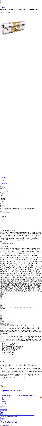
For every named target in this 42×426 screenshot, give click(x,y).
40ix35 (1, 267)
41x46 (21, 269)
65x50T (14, 285)
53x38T (18, 279)
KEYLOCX (23, 235)
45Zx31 (27, 273)
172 (2, 254)
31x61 (1, 258)
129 (10, 253)
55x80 (10, 280)
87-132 (34, 251)
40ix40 (3, 267)
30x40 (23, 256)
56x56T (4, 281)
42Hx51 (12, 270)
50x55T (27, 276)
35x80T (29, 263)
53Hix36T (2, 279)
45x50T (35, 272)
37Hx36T (1, 265)
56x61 (6, 281)
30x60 (37, 256)
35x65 (15, 263)
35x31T (21, 262)
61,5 (8, 250)
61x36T (21, 283)
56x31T (23, 280)
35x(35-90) (13, 262)
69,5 (41, 250)
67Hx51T (4, 286)
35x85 (32, 263)
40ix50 (16, 267)
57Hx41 (35, 281)
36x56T (1, 264)
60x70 (34, 282)
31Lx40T (7, 257)
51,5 (34, 249)
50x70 (38, 276)
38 (11, 249)
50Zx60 (21, 277)
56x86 (18, 281)
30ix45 (3, 256)
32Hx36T (25, 259)
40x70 (20, 268)
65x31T (1, 285)
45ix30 (39, 271)
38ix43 (3, 266)
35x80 (27, 263)
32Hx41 (28, 259)
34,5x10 (36, 261)
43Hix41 (38, 270)
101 (30, 252)
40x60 (8, 268)
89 (37, 251)
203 (12, 254)
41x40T (14, 269)
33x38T (39, 260)
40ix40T (8, 267)
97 (21, 252)
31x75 (27, 258)
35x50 (37, 262)
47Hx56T (38, 274)
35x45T (35, 262)
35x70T (22, 263)
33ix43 (3, 260)
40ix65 (31, 267)
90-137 (2, 252)
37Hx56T (24, 265)
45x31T (20, 272)
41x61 (40, 269)
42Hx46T (9, 270)
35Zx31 (39, 263)
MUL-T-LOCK (2, 230)
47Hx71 (9, 275)
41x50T (26, 269)
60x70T (37, 282)
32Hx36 (22, 259)
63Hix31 (10, 284)
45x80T (22, 273)
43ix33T (18, 271)
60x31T (10, 282)
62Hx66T (8, 284)
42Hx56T (21, 270)
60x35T (12, 282)
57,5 (3, 250)
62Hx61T (2, 284)
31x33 (27, 257)
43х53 (37, 271)
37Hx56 (21, 265)
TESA (12, 230)
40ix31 (35, 266)
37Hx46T (12, 265)
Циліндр (8, 229)
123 (0, 253)
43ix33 (15, 271)
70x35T (26, 286)
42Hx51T (15, 270)
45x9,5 (24, 273)
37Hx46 (9, 265)
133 (17, 253)
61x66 (38, 283)
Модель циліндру (2, 244)
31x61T (3, 258)
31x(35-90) (15, 257)
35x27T (18, 262)
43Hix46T (4, 271)
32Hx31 (17, 259)
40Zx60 (39, 268)
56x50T (38, 280)
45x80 (19, 273)
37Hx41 (4, 265)
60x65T (32, 282)
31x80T (36, 258)
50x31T (9, 276)
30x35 (18, 256)
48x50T (37, 275)
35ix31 (41, 261)
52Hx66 (34, 278)
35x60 (10, 263)
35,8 (9, 249)
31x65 (8, 258)
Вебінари (3, 7)
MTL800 (6, 235)
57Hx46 (41, 281)
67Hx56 (7, 286)
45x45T (30, 272)
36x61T (6, 264)
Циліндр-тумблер (11, 229)
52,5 (36, 249)
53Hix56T (11, 279)
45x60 (1, 273)
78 (2, 251)
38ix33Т (1, 266)
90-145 (4, 252)
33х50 (24, 261)
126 (5, 253)
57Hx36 (30, 281)
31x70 (18, 258)
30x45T (30, 256)
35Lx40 (7, 262)
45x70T (15, 273)
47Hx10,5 (1, 274)
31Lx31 (1, 257)
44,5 (24, 249)
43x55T (27, 271)
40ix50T (18, 267)
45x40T (25, 272)
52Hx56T (26, 278)
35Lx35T (5, 262)
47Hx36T (16, 274)
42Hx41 (1, 270)
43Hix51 (7, 271)
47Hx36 (13, 274)
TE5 (30, 235)
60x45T (17, 282)
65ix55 (26, 284)
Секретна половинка (3, 229)
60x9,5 (8, 283)
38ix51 (8, 266)
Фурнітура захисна (4, 216)
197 (10, 254)
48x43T (32, 275)
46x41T (40, 273)
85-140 (27, 251)
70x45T (31, 286)
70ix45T (18, 286)
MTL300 (20, 235)
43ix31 (13, 271)
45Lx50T (10, 272)
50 (32, 249)
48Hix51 (26, 275)
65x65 (21, 285)
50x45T (17, 276)
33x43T (5, 261)
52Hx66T (37, 278)
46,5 (27, 249)
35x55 (3, 263)
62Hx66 (5, 284)
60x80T (6, 283)
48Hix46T (24, 275)
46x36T (37, 273)
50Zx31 (15, 277)
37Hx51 (15, 265)
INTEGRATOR (33, 235)
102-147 (37, 252)
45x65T (10, 273)
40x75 (25, 268)
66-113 (28, 250)
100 (25, 252)
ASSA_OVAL (1, 241)
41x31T (9, 269)
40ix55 (21, 267)
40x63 (13, 268)
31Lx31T (4, 257)
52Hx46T (15, 278)
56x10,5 (20, 280)
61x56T (31, 283)
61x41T (23, 283)
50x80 (8, 277)
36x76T (18, 264)
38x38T (18, 266)
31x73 (25, 258)
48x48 (34, 275)
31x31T (25, 257)
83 (22, 251)
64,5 (23, 250)
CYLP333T (1, 246)
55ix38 (26, 279)
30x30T (16, 256)
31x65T (10, 258)
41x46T (23, 269)
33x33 (29, 260)
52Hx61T (32, 278)
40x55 (3, 268)
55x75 (5, 280)
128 (9, 253)
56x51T (41, 280)
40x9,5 (32, 268)
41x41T (19, 269)
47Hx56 (35, 274)
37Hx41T (7, 265)
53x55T (21, 279)
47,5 (29, 249)
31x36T (37, 257)
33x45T (8, 261)
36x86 (22, 264)
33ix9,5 (16, 260)
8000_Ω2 (18, 235)
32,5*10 (8, 259)
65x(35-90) (36, 284)
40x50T (1, 268)
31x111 (20, 257)
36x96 (25, 264)
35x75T (25, 263)
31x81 (39, 258)
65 (25, 250)
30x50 (32, 256)
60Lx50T (4, 282)
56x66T (14, 281)
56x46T (36, 280)
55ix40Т (29, 279)
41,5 (20, 249)
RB (5, 230)
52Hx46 (12, 278)
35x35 (23, 262)
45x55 (37, 272)
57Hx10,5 (21, 281)
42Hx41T (4, 270)
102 (34, 252)
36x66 (8, 264)
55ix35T (24, 279)
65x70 (26, 285)
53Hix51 (8, 279)
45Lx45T (7, 272)
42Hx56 (18, 270)
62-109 (14, 250)
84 (23, 251)
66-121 (31, 250)
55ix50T (39, 279)
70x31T (24, 286)
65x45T (11, 285)
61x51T (28, 283)
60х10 (13, 283)
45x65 (8, 273)
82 (16, 251)
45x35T (23, 272)
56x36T (25, 280)
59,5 (5, 250)
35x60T (12, 263)
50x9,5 (13, 277)
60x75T (1, 283)
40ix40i (6, 267)
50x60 (29, 276)
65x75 (31, 285)
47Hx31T (10, 274)
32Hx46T (36, 259)
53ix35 (14, 279)
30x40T (25, 256)
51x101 (26, 277)
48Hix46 (21, 275)
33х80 (31, 261)
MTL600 (9, 235)
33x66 (12, 261)
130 (12, 253)
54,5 (39, 249)
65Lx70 (31, 284)
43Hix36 (32, 270)
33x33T (31, 260)
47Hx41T (21, 274)
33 (6, 249)
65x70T (28, 285)
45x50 (32, 272)
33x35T (34, 260)
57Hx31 (24, 281)
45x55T (40, 272)
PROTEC (39, 235)
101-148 (32, 252)
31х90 (5, 259)
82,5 (20, 251)
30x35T (21, 256)
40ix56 (26, 267)
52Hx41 (7, 278)
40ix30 (33, 266)
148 (29, 253)
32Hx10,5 (14, 259)
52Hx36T (4, 278)
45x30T (18, 272)
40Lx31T (34, 267)
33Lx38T (24, 260)
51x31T (28, 277)
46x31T (35, 273)
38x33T (13, 266)
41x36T (11, 269)
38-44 (13, 249)
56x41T (31, 280)
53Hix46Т (5, 279)
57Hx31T (27, 281)
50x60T (31, 276)
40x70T (22, 268)
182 (5, 254)
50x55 (24, 276)
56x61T (9, 281)
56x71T (16, 281)
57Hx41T (38, 281)
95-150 (18, 252)
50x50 (19, 276)
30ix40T (1, 256)
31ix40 (40, 256)
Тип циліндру (1, 236)
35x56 (8, 263)
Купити (9, 191)
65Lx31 (28, 284)
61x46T (26, 283)
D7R (26, 235)
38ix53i (11, 266)
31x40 (39, 257)
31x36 (34, 257)
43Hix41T (1, 271)
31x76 (32, 258)
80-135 (9, 251)
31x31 (23, 257)
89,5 (39, 251)
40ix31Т (38, 266)
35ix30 (38, 261)
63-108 (20, 250)
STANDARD (10, 246)
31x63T (6, 258)
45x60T (3, 273)
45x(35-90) (12, 272)
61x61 (33, 283)
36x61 (3, 264)
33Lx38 (21, 260)
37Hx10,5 (30, 264)
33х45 (22, 261)
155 (34, 253)
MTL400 (11, 235)
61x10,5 (15, 283)
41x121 (6, 269)
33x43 (3, 261)
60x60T (27, 282)
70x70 (3, 287)
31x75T (29, 258)
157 (36, 253)
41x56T (36, 269)
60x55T (23, 282)
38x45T (21, 266)
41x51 (28, 269)
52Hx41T (9, 278)
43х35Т (32, 271)
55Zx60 (18, 280)
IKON (15, 230)
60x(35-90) (7, 282)
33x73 (15, 261)
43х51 (35, 271)
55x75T (8, 280)
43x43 (25, 271)
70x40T (29, 286)
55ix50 (36, 279)
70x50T (34, 286)
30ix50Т (9, 256)
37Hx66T (32, 265)
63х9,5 (18, 284)
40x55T (6, 268)
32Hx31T (20, 259)
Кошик (1, 0)
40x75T (27, 268)
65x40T (6, 285)
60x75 (39, 282)
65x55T (16, 285)
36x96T (27, 264)
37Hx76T (35, 265)
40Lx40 (39, 267)
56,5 (1, 250)
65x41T (9, 285)
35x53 (1, 263)
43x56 (30, 271)
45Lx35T (1, 272)
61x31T (18, 283)
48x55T (39, 275)
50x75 (3, 277)
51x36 (30, 277)
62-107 (12, 250)
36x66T (10, 264)
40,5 (18, 249)
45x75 (17, 273)
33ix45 (8, 260)
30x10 (11, 256)
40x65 (15, 268)
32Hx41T (31, 259)
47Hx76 (12, 275)
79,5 (5, 251)
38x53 (23, 266)
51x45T (38, 277)
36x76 (15, 264)
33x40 (1, 261)
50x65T (36, 276)
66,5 (33, 250)
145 (26, 253)
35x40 (28, 262)
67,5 (36, 250)
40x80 (29, 268)
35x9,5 (34, 263)
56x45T (33, 280)
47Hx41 (18, 274)
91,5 (7, 252)
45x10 (15, 272)
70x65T (1, 287)
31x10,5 (18, 257)
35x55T (5, 263)
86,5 (30, 251)
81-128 (13, 251)
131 (14, 253)
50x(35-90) (4, 276)
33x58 (10, 261)
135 (19, 253)
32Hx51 (39, 259)
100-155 (28, 252)
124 (2, 253)
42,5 (22, 249)
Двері (2, 220)
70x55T (36, 286)
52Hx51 (18, 278)
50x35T (12, 276)
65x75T (33, 285)
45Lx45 (4, 272)
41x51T (31, 269)
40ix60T (28, 267)
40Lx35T (37, 267)
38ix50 (6, 266)
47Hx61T (1, 275)
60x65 (30, 282)
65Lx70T (34, 284)
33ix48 (11, 260)
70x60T (39, 286)
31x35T (32, 257)
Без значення (2, 235)
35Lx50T (10, 262)
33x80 (17, 261)
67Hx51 (1, 286)
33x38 (36, 260)
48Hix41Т (18, 275)
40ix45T (13, 267)
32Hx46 (34, 259)
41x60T (38, 269)
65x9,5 (40, 285)
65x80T (38, 285)
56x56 (1, 281)
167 (0, 254)
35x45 (32, 262)
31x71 (22, 258)
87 (32, 251)
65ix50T (23, 284)
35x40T (30, 262)
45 (25, 249)
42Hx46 (7, 270)
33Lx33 (19, 260)
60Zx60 (11, 283)
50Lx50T (1, 276)
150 (31, 253)
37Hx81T (38, 265)
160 (38, 253)
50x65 (34, 276)
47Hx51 (30, 274)
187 (7, 254)
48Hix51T (29, 275)
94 (14, 252)
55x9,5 (15, 280)
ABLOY (8, 230)
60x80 (3, 283)
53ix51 (16, 279)
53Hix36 (40, 278)
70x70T (6, 287)
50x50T (22, 276)
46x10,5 (30, 273)
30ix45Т (6, 256)
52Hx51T (21, 278)
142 (22, 253)
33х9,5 (33, 261)
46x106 (32, 273)
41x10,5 (4, 269)
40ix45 (11, 267)
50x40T (14, 276)
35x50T (40, 262)
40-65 (16, 249)
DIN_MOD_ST (6, 241)
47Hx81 (15, 275)
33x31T (27, 260)
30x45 (28, 256)
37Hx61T (27, 265)
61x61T (36, 283)
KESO (10, 230)
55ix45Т (34, 279)
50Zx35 (18, 277)
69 (39, 250)
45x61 (5, 273)
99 (24, 252)
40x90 (34, 268)
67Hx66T (12, 286)
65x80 (35, 285)
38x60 (25, 266)
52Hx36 (1, 278)
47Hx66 (4, 275)
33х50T (26, 261)
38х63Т (28, 266)
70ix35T (15, 286)
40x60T (10, 268)
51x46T (41, 277)
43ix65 (20, 271)
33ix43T (6, 260)
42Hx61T (26, 270)
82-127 (18, 251)
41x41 (16, 269)
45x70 (12, 273)
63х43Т (16, 284)
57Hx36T (32, 281)
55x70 (1, 280)
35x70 (19, 263)
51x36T (33, 277)
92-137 (11, 252)
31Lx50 (9, 257)
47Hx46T (27, 274)
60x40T (15, 282)
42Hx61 (23, 270)
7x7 (36, 235)
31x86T (1, 259)
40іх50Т (1, 269)
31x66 (13, 258)
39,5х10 (30, 266)
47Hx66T (7, 275)
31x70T (20, 258)
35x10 (16, 262)
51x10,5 (23, 277)
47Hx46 (24, 274)
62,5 (16, 250)
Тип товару (1, 228)
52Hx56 (23, 278)
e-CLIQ (28, 235)
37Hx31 (33, 264)
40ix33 (40, 266)
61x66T (40, 283)
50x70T (1, 277)
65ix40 (20, 284)
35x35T (25, 262)
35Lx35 (2, 262)
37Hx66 (29, 265)
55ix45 (31, 279)
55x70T (3, 280)
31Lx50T (12, 257)
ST (7, 246)
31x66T (15, 258)
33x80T (19, 261)
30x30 (13, 256)
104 (40, 252)
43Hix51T (10, 271)
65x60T (19, 285)
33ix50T (14, 260)
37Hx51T (18, 265)
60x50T (20, 282)
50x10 (7, 276)
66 (26, 250)
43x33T (23, 271)
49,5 (31, 249)
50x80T (10, 277)
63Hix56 (13, 284)
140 (21, 253)
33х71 (29, 261)
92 (9, 252)
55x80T (13, 280)
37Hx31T (36, 264)
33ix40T (1, 260)
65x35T (3, 285)
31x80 (34, 258)
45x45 (28, 272)
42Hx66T (29, 270)
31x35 (30, 257)
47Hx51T (32, 274)
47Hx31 (7, 274)
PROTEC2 (14, 235)
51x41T (36, 277)
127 (7, 253)
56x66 (11, 281)
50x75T (6, 277)
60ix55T (1, 282)
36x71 (13, 264)
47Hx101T (4, 274)
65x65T (24, 285)
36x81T (20, 264)
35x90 (36, 263)
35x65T (17, 263)
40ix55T (23, 267)
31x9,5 (3, 259)
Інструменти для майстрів (4, 219)
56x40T (28, 280)
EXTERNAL (5, 246)
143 (24, 253)
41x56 (33, 269)
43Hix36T (35, 270)
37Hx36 (38, 264)
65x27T (39, 284)
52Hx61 (29, 278)
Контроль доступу (4, 217)
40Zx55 (36, 268)
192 (9, 254)
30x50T (35, 256)
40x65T (18, 268)
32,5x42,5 (11, 259)
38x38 (15, 266)
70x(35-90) (21, 286)
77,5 (0, 251)
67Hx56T (9, 286)
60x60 (25, 282)
